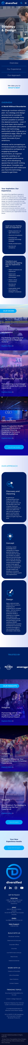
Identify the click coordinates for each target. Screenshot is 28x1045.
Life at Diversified (14, 975)
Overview (14, 63)
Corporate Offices (14, 944)
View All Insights (14, 822)
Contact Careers (14, 983)
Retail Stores (14, 956)
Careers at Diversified (14, 971)
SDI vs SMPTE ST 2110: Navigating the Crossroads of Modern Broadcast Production (14, 1016)
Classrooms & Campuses (14, 940)
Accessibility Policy (16, 1039)
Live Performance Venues (14, 952)
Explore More (7, 346)
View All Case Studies (14, 447)
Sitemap (7, 1042)
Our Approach (14, 75)
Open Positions (14, 979)
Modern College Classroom (14, 999)
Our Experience (14, 69)
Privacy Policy (5, 1039)
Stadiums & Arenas (14, 960)
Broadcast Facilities (14, 936)
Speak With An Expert (14, 848)
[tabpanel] (14, 327)
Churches (14, 948)
